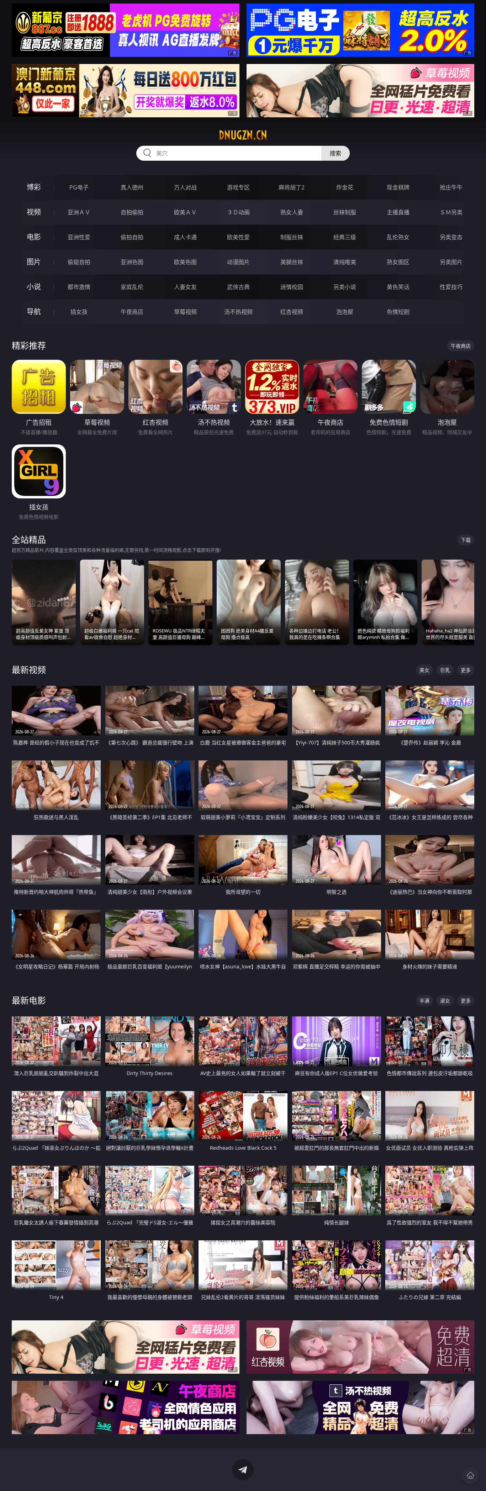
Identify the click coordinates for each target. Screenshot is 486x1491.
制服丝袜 (291, 237)
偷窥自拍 (79, 262)
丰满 (424, 1000)
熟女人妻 (291, 212)
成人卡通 (185, 237)
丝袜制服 (344, 212)
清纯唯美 (344, 262)
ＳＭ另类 (451, 212)
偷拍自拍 (132, 237)
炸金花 (344, 187)
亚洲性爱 (79, 237)
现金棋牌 (398, 187)
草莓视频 (185, 312)
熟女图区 (398, 262)
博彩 (34, 187)
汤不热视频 (238, 312)
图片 (34, 262)
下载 (466, 539)
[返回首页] (470, 1475)
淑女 (445, 1000)
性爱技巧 (451, 287)
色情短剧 (398, 312)
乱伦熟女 (398, 237)
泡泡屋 (344, 312)
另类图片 (451, 262)
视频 (34, 212)
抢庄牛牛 (451, 187)
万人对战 (185, 187)
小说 (34, 287)
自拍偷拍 (132, 212)
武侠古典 (238, 287)
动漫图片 (238, 262)
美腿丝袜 (291, 262)
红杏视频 (291, 312)
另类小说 (344, 287)
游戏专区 (238, 187)
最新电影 (29, 1000)
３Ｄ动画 (238, 212)
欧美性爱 (238, 237)
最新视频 (29, 669)
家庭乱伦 (132, 287)
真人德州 (132, 187)
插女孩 (79, 312)
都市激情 (79, 287)
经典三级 (344, 237)
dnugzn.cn (243, 135)
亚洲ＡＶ (79, 212)
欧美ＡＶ (185, 212)
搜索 (335, 153)
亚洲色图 (132, 262)
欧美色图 (185, 262)
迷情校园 (291, 287)
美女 (424, 670)
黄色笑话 (398, 287)
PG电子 (79, 187)
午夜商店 (132, 312)
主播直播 (398, 212)
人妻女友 (185, 287)
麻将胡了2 (292, 187)
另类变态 (451, 237)
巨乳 (445, 670)
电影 (34, 237)
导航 (34, 311)
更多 (466, 670)
